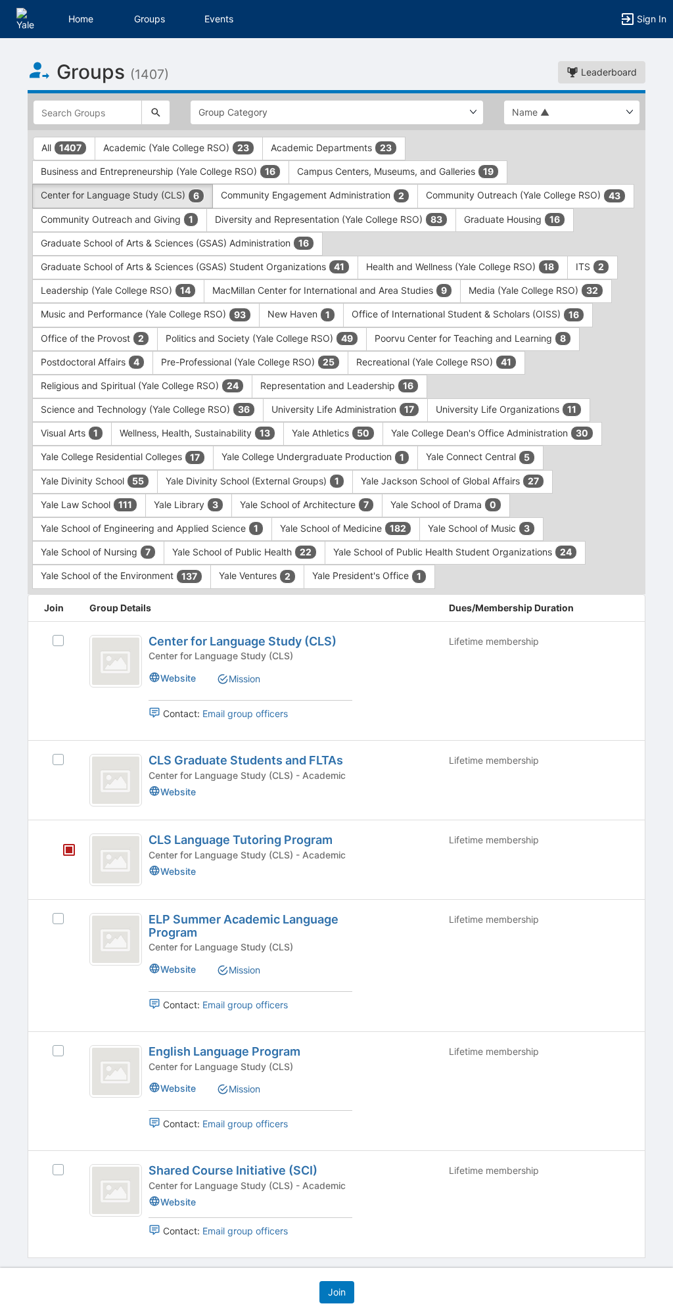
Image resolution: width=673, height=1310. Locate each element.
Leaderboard (607, 72)
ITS (590, 266)
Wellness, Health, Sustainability (195, 432)
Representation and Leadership (336, 385)
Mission (244, 678)
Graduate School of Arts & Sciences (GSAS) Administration (175, 242)
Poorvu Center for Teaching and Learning (470, 338)
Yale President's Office (366, 575)
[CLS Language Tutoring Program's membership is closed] (61, 851)
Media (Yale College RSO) (533, 290)
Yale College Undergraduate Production (312, 456)
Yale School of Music (479, 528)
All (61, 147)
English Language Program (224, 1051)
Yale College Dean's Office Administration (489, 432)
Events (218, 18)
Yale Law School (86, 504)
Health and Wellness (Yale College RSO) (460, 266)
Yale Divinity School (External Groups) (252, 480)
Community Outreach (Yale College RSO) (523, 194)
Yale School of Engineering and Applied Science (149, 528)
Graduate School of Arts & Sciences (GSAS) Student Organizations (192, 266)
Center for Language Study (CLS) (120, 194)
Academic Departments (331, 147)
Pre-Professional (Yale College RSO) (248, 361)
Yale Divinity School (92, 480)
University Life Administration (342, 409)
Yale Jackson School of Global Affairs (450, 480)
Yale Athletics (330, 432)
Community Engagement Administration (312, 194)
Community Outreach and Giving (117, 219)
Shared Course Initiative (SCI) (233, 1170)
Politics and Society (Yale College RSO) (259, 338)
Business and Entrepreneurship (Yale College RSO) (158, 171)
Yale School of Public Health (242, 551)
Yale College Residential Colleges (120, 456)
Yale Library (186, 504)
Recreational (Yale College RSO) (433, 361)
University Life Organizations (506, 409)
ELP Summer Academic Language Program (243, 925)
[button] (28, 18)
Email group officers (245, 713)
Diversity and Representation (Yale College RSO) (328, 219)
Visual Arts (69, 432)
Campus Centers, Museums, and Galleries (395, 171)
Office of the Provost (92, 338)
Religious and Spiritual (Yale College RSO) (140, 385)
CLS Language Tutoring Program (241, 840)
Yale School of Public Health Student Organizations (452, 551)
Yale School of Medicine (343, 528)
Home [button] (80, 18)
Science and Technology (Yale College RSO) (145, 409)
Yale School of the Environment (119, 575)
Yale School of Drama (443, 504)
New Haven (298, 313)
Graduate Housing (512, 219)
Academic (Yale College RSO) (176, 147)
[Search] (155, 112)
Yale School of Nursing (96, 551)
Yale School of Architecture (304, 504)
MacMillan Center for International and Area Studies (329, 290)
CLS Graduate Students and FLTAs (246, 760)
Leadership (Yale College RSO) (116, 290)
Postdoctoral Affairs (90, 361)
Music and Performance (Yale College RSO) (143, 313)
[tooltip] (69, 850)
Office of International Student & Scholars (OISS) (465, 313)
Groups (149, 18)
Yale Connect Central (478, 456)
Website (178, 678)
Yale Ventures (254, 575)
